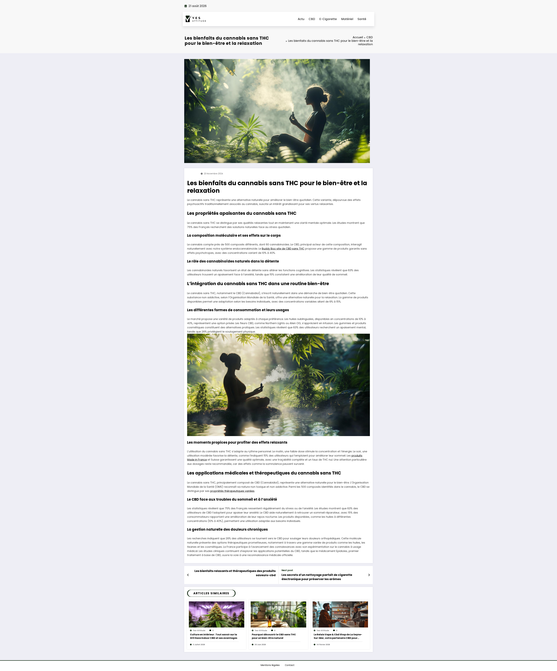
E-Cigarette (328, 19)
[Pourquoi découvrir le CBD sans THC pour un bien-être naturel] (278, 614)
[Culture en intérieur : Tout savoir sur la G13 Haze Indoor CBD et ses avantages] (216, 614)
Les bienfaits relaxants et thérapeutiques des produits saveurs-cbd (235, 573)
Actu (301, 19)
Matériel (347, 19)
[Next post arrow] (369, 575)
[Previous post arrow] (188, 575)
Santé (362, 19)
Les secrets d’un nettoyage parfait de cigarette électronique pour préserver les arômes (317, 577)
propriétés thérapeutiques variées (232, 491)
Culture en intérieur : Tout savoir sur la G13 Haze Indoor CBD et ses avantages (213, 636)
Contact (289, 665)
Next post (287, 570)
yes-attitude (199, 630)
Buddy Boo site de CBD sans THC (283, 248)
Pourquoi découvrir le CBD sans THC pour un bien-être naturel (274, 636)
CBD (312, 19)
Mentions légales (270, 665)
